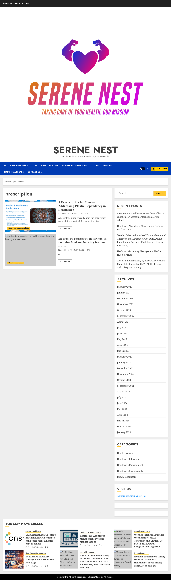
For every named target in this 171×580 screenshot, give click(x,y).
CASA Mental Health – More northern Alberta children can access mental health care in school (140, 217)
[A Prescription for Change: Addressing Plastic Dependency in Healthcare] (30, 216)
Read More (65, 228)
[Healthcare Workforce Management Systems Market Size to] (69, 539)
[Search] (148, 168)
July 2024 (122, 397)
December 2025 (125, 298)
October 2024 (124, 379)
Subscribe (162, 168)
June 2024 (122, 403)
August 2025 (123, 321)
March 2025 (123, 350)
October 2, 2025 (76, 214)
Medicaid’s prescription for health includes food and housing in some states (82, 242)
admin (63, 214)
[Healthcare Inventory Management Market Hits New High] (14, 559)
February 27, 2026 (89, 545)
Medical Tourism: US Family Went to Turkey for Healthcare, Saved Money (149, 559)
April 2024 (122, 414)
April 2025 (122, 345)
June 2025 (122, 333)
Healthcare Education (46, 165)
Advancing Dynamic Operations (131, 495)
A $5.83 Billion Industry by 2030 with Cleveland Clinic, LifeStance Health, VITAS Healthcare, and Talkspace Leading (141, 264)
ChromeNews (94, 576)
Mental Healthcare (13, 172)
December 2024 (125, 368)
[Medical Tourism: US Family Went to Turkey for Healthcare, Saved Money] (123, 559)
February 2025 (124, 356)
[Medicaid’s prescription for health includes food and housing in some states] (30, 250)
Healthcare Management (16, 165)
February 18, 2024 (77, 250)
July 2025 (122, 327)
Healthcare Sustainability (76, 165)
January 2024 (124, 432)
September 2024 (125, 385)
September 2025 (125, 315)
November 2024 (125, 374)
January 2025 (124, 362)
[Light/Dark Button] (142, 168)
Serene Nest (85, 150)
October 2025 (124, 310)
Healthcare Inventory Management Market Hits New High (40, 559)
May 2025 (122, 339)
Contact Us (34, 172)
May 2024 (122, 409)
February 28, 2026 (35, 547)
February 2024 (124, 426)
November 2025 (125, 304)
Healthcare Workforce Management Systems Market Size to (92, 538)
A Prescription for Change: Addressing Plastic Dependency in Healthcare (82, 206)
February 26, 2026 (36, 566)
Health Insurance (104, 165)
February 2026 (124, 286)
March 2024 (123, 420)
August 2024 (123, 391)
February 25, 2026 (144, 566)
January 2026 (124, 292)
